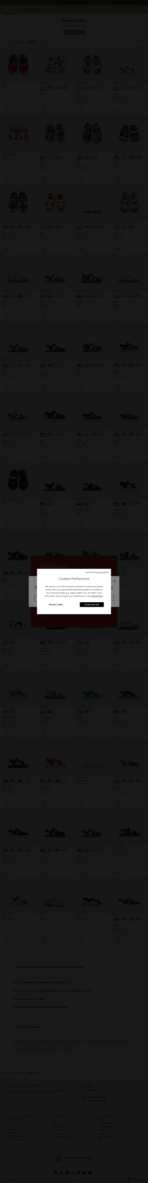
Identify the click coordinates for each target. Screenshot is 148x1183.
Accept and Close (92, 604)
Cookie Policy (97, 596)
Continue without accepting (97, 572)
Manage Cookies (56, 604)
